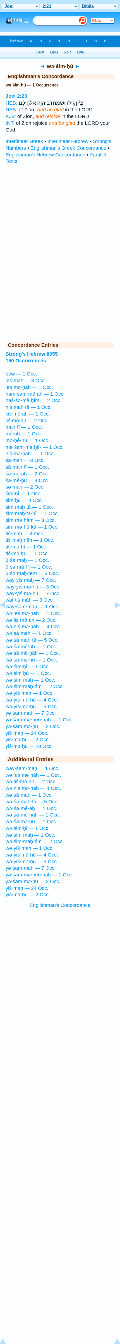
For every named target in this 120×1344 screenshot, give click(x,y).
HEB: (11, 103)
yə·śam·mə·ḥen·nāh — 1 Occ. (39, 720)
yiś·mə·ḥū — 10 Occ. (29, 746)
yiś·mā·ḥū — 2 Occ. (28, 739)
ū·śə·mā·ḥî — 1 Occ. (29, 567)
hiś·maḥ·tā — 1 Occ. (29, 407)
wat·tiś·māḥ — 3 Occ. (30, 600)
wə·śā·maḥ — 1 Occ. (29, 633)
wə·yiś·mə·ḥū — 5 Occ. (32, 706)
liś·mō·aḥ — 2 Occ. (27, 420)
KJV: (11, 116)
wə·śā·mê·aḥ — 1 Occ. (31, 646)
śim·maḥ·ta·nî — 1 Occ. (32, 513)
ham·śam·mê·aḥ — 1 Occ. (35, 394)
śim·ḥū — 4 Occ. (24, 500)
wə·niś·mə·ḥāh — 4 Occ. (33, 626)
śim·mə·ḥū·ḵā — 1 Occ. (32, 527)
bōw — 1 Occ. (21, 374)
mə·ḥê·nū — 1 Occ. (27, 440)
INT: (10, 123)
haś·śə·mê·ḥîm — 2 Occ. (34, 400)
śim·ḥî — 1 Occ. (24, 493)
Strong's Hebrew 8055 (32, 354)
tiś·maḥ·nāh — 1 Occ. (30, 540)
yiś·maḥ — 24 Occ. (27, 733)
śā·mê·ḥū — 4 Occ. (27, 480)
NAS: (11, 109)
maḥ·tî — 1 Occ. (24, 427)
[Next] (113, 617)
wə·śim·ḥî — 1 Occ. (28, 666)
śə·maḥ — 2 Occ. (25, 487)
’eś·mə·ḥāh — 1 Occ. (29, 387)
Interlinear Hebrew (67, 141)
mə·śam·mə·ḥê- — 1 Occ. (35, 447)
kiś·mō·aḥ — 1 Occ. (28, 414)
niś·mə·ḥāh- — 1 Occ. (30, 453)
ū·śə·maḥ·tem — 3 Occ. (32, 573)
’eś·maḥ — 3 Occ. (26, 380)
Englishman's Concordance (60, 905)
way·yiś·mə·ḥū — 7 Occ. (33, 593)
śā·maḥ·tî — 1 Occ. (27, 467)
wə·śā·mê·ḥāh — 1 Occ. (33, 653)
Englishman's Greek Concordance (68, 148)
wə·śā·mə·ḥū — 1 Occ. (31, 660)
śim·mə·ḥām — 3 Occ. (31, 520)
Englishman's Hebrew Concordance (45, 155)
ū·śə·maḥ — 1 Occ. (27, 560)
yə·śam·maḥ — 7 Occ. (31, 713)
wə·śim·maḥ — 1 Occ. (30, 680)
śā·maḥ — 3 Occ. (25, 460)
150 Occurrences (26, 360)
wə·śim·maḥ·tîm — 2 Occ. (35, 686)
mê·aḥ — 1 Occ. (24, 434)
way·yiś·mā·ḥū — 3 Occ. (33, 587)
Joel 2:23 (16, 96)
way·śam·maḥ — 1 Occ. (32, 606)
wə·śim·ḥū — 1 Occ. (28, 673)
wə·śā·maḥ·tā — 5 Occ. (32, 640)
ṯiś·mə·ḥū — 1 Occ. (27, 553)
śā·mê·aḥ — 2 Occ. (27, 474)
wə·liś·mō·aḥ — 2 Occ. (31, 620)
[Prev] (7, 617)
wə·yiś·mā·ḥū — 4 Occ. (32, 700)
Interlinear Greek (24, 141)
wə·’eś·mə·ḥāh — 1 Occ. (33, 613)
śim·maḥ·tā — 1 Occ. (29, 507)
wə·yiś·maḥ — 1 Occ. (30, 693)
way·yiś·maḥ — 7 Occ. (31, 580)
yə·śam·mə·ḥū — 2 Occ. (33, 726)
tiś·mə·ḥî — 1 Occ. (26, 547)
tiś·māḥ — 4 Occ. (25, 533)
